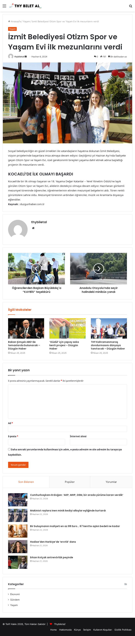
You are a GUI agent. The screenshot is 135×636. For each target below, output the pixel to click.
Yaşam (26, 21)
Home (53, 629)
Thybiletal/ (60, 624)
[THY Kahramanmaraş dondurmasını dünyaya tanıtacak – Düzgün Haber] (109, 328)
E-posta (13, 436)
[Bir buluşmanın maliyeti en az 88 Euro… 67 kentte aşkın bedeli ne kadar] (17, 531)
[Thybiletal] (25, 5)
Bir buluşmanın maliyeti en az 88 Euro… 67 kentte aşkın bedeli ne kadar (75, 526)
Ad (10, 423)
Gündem (15, 599)
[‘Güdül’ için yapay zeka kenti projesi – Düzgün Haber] (67, 328)
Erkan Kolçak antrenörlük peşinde (51, 557)
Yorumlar (111, 482)
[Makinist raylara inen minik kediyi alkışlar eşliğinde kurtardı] (17, 515)
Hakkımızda (65, 629)
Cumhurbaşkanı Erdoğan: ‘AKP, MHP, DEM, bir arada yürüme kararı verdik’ (76, 495)
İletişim (87, 629)
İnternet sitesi (78, 436)
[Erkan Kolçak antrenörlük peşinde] (17, 562)
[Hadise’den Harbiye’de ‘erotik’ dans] (17, 546)
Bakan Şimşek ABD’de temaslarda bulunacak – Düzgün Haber (24, 345)
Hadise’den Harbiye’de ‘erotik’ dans (53, 542)
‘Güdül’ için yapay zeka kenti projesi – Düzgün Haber (64, 345)
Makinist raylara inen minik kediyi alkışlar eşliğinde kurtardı (68, 510)
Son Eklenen (26, 482)
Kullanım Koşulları (102, 629)
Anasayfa (15, 21)
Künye (77, 629)
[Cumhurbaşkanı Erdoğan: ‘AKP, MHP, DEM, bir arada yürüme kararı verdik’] (17, 499)
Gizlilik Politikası (122, 629)
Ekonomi (15, 594)
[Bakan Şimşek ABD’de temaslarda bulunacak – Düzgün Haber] (26, 328)
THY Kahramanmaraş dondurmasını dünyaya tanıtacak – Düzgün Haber (108, 345)
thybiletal (19, 56)
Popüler (70, 482)
